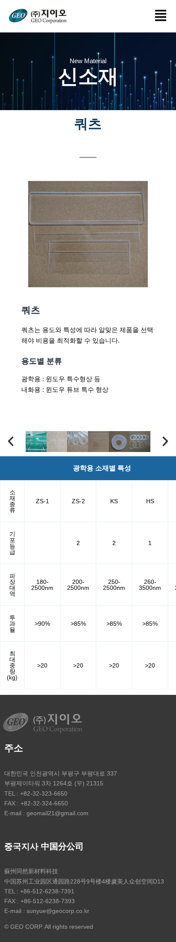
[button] (161, 16)
